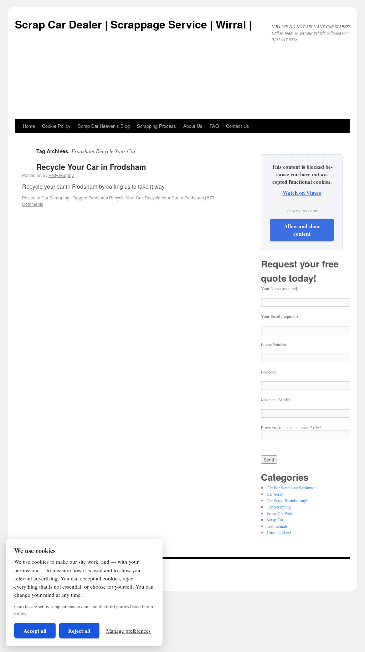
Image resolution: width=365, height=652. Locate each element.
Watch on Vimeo (302, 193)
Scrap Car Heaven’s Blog (104, 125)
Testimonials (277, 526)
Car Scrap (275, 494)
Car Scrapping (55, 197)
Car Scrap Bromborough (287, 500)
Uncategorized (279, 532)
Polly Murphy (61, 175)
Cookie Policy (56, 125)
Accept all (35, 631)
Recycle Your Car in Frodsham (91, 166)
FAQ (214, 125)
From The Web (279, 513)
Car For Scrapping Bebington (292, 487)
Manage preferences (128, 630)
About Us (192, 125)
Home (29, 125)
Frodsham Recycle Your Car (115, 197)
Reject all (79, 631)
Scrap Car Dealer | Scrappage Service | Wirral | (133, 24)
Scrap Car (275, 519)
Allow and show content (302, 230)
